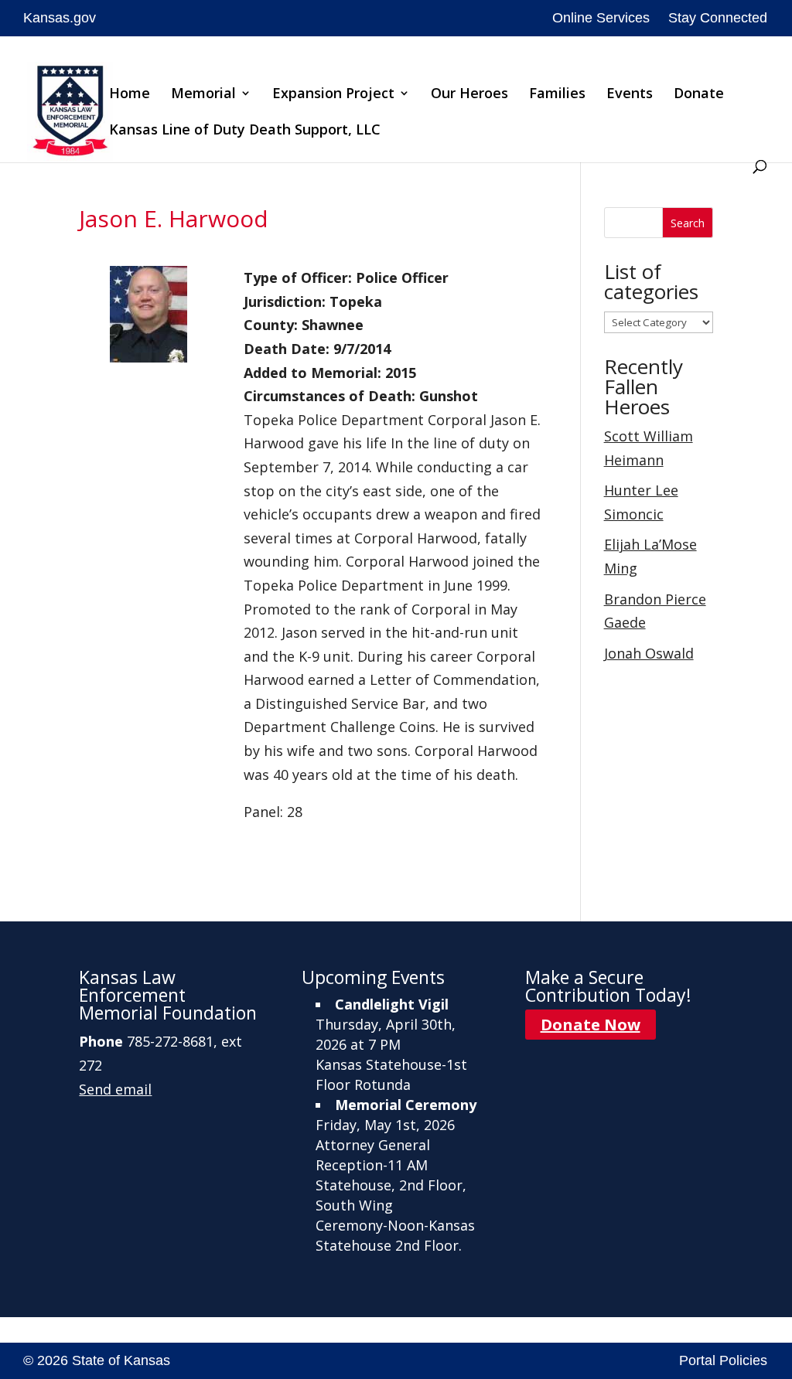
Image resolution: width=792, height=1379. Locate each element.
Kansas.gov (59, 18)
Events (629, 94)
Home (129, 94)
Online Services (601, 18)
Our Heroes (469, 94)
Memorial (203, 94)
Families (557, 94)
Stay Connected (717, 18)
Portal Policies (723, 1360)
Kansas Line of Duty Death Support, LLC (245, 131)
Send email (115, 1089)
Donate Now (590, 1024)
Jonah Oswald (649, 653)
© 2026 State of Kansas (96, 1360)
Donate (699, 94)
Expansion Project (333, 94)
